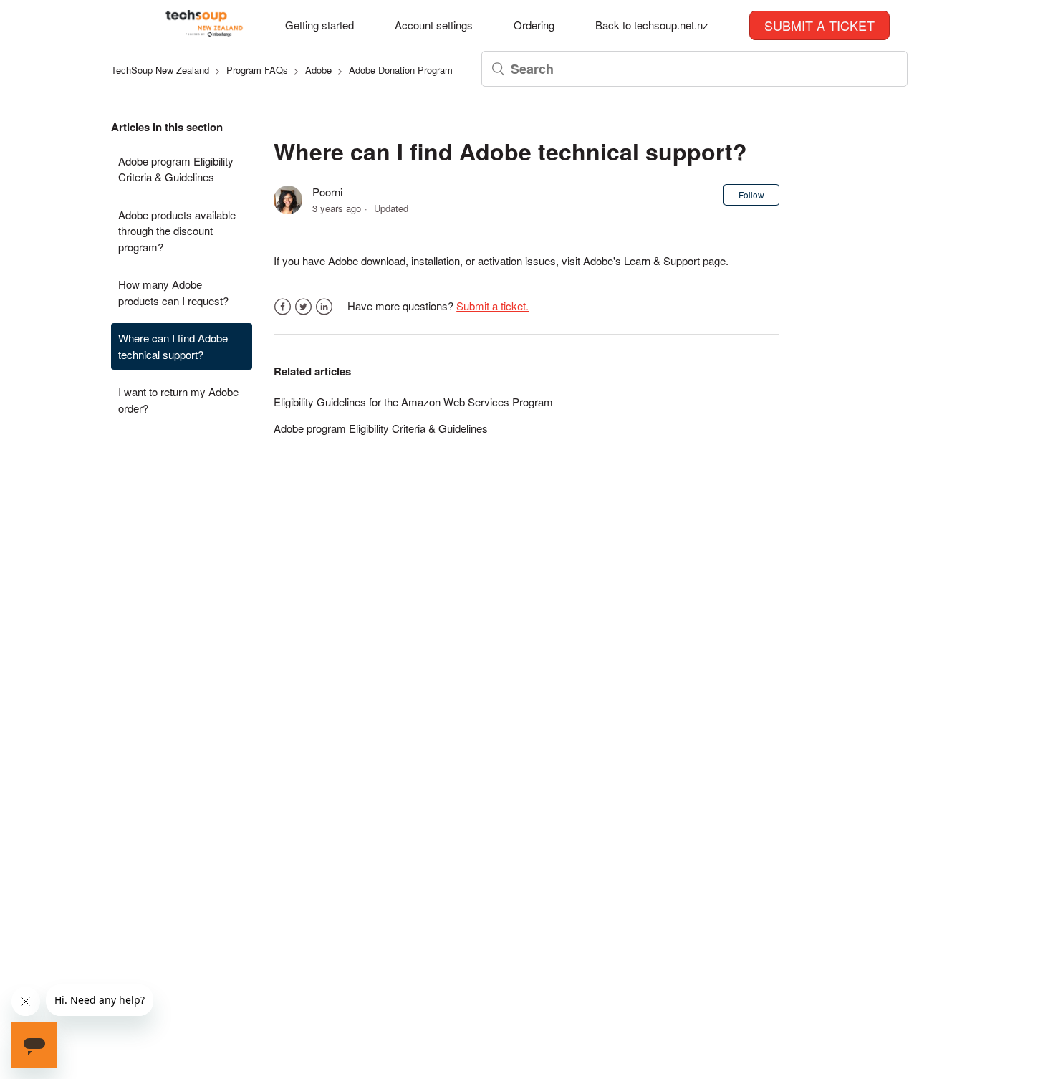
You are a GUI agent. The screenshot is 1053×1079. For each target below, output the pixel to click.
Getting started (319, 24)
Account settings (434, 24)
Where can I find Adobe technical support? (173, 346)
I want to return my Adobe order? (178, 400)
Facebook (283, 307)
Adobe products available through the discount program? (177, 230)
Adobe (318, 70)
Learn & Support (662, 260)
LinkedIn (324, 307)
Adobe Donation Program (401, 70)
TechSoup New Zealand (160, 70)
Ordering (534, 24)
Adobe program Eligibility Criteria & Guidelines (176, 169)
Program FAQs (257, 70)
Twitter (303, 307)
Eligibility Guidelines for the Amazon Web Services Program (413, 401)
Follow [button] (751, 194)
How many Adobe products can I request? (173, 292)
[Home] (204, 31)
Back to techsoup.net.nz (651, 24)
